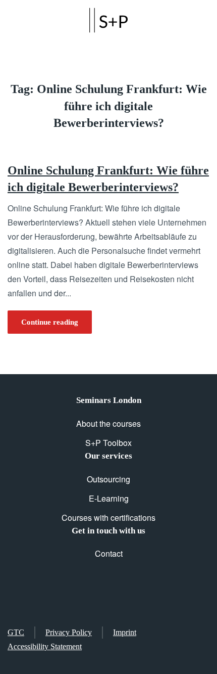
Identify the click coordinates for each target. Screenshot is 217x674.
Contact (109, 553)
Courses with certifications (108, 517)
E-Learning (109, 498)
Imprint (124, 632)
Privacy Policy (68, 632)
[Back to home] (108, 20)
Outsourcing (108, 479)
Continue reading (49, 322)
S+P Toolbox (108, 442)
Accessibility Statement (45, 646)
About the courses (108, 423)
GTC (16, 632)
